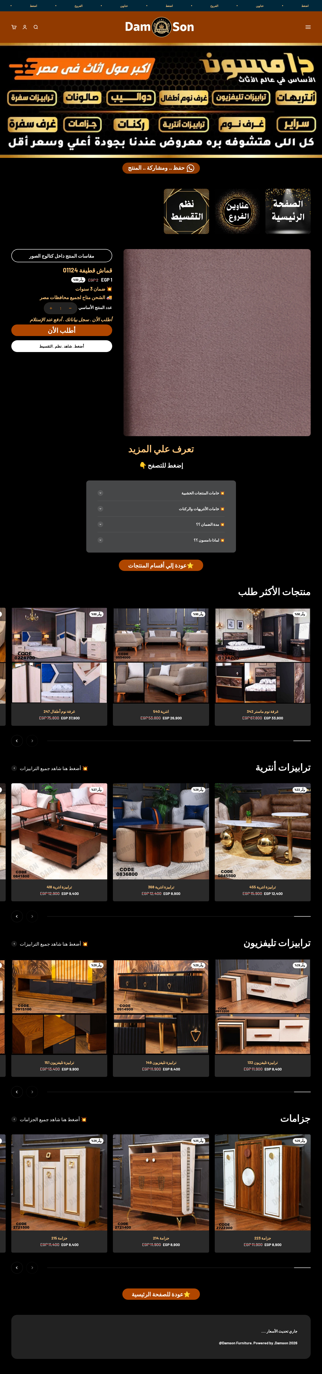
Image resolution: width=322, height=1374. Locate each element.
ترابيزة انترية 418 (59, 887)
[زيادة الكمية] (51, 308)
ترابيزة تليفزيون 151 (59, 1062)
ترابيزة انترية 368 (161, 887)
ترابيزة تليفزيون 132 (263, 1062)
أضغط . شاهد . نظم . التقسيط (61, 346)
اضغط (236, 5)
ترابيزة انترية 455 (262, 887)
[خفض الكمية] (70, 308)
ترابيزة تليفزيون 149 (161, 1062)
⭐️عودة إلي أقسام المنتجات (161, 565)
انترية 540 (161, 711)
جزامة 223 (262, 1238)
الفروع (281, 5)
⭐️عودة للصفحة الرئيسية (161, 1294)
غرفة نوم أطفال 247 (59, 711)
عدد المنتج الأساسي (95, 307)
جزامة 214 (161, 1238)
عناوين (191, 5)
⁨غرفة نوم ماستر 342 (262, 711)
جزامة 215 (59, 1238)
